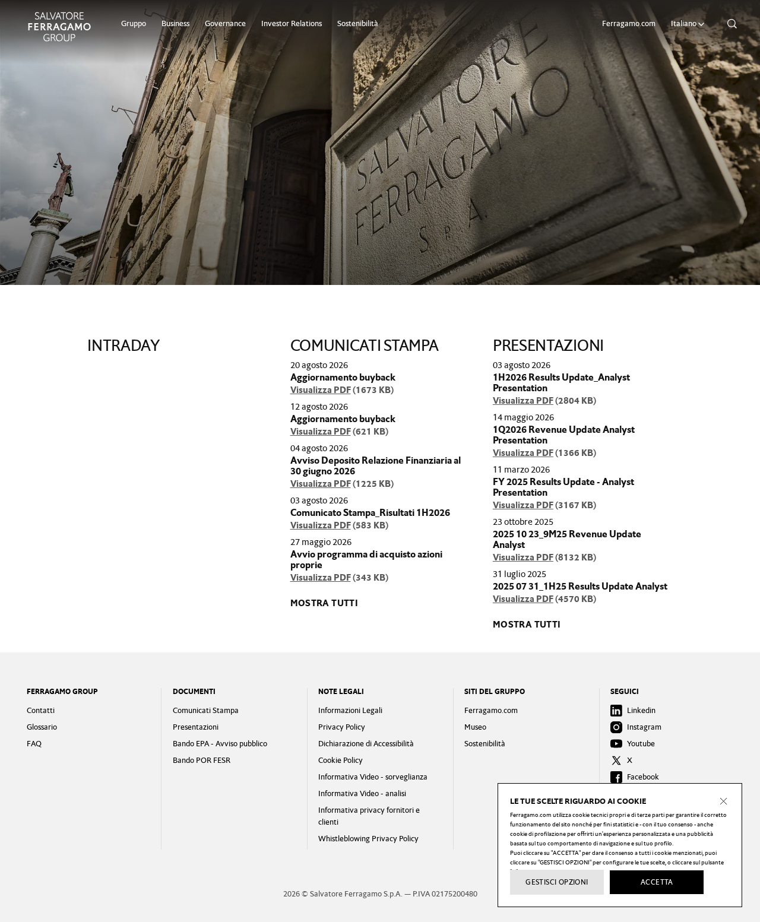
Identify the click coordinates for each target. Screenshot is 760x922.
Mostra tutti (324, 603)
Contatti (41, 710)
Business (175, 23)
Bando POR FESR (201, 760)
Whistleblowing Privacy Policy (368, 839)
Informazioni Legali (350, 710)
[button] (689, 23)
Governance (225, 23)
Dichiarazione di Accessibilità (366, 744)
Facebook (643, 777)
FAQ (34, 744)
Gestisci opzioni (556, 882)
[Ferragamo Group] (59, 27)
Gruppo (133, 23)
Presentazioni (195, 727)
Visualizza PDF (320, 390)
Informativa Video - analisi (362, 793)
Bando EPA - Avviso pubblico (220, 744)
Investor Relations (291, 23)
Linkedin (641, 710)
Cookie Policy (340, 760)
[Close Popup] (724, 801)
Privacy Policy (341, 727)
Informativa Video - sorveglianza (373, 777)
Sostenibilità (357, 23)
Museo (475, 727)
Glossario (42, 727)
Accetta (657, 882)
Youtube (641, 744)
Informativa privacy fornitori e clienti (369, 816)
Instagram (644, 727)
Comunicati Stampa (206, 710)
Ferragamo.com (629, 23)
